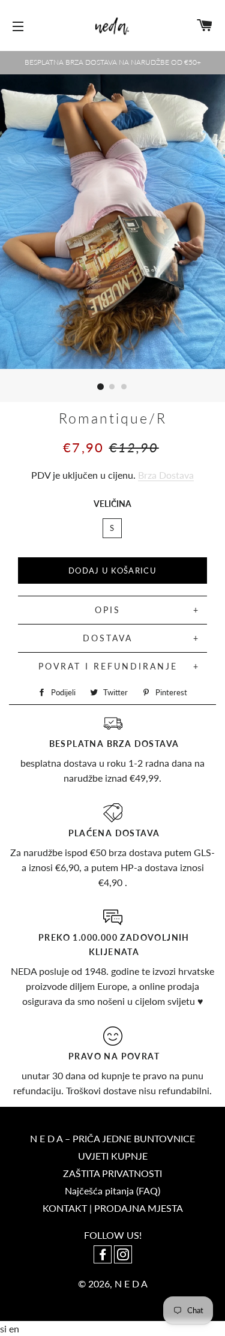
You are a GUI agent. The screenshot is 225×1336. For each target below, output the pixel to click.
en (14, 1328)
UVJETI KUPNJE (113, 1155)
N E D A (131, 1283)
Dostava (108, 638)
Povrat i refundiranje (108, 666)
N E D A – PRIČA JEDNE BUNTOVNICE (112, 1138)
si (4, 1328)
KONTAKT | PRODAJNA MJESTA (113, 1208)
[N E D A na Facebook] (104, 1255)
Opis (108, 610)
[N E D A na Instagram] (123, 1255)
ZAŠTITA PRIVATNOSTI (112, 1173)
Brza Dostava (166, 475)
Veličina (112, 504)
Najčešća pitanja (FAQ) (112, 1190)
